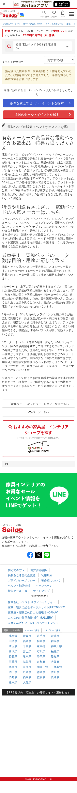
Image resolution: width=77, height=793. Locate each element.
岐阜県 (27, 656)
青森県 (27, 636)
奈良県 (27, 667)
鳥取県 (58, 667)
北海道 (13, 636)
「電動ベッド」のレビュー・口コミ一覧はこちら (38, 404)
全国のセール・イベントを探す (37, 114)
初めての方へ (16, 570)
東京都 (41, 646)
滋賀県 (27, 662)
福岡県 (27, 677)
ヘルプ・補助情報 (19, 585)
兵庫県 (13, 667)
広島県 (27, 672)
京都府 (41, 662)
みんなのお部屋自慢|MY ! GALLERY (30, 617)
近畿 (68, 23)
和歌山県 (42, 667)
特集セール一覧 (17, 591)
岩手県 (41, 636)
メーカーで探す (32, 630)
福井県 (55, 651)
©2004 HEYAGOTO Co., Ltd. (39, 779)
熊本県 (13, 682)
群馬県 (55, 641)
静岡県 (41, 656)
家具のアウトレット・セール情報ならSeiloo (22, 23)
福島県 (27, 641)
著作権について (51, 580)
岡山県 (13, 672)
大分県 (27, 682)
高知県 (13, 677)
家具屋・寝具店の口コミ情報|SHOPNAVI (33, 612)
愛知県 (55, 656)
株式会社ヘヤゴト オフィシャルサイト (32, 602)
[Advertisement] (38, 734)
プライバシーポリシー (22, 580)
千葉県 (27, 646)
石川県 (41, 651)
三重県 (13, 662)
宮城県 (55, 636)
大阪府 (55, 662)
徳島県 (41, 672)
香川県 (55, 672)
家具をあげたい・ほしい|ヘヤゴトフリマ (33, 623)
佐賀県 (41, 677)
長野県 (13, 656)
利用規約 (46, 575)
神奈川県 (56, 646)
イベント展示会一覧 (54, 23)
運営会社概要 (38, 570)
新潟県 (13, 651)
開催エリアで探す (12, 630)
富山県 (27, 651)
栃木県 (41, 641)
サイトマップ (41, 591)
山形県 (13, 641)
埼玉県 (13, 646)
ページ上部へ (40, 412)
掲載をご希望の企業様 (22, 575)
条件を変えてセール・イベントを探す (37, 103)
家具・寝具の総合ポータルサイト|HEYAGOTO (36, 607)
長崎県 (55, 677)
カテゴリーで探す (52, 630)
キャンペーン (44, 585)
